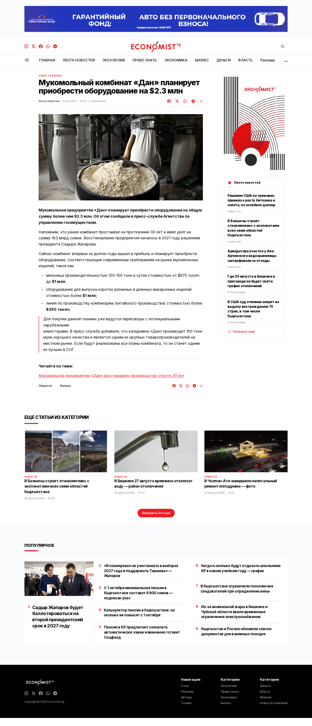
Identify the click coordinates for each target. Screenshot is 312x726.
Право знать (230, 691)
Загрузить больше (156, 513)
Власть (265, 691)
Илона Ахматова (49, 101)
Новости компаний (274, 703)
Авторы (186, 697)
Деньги (265, 686)
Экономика (229, 697)
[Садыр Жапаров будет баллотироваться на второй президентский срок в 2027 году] (59, 578)
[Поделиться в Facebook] (169, 101)
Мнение (265, 697)
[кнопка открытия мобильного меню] (27, 60)
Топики (186, 703)
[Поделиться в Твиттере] (176, 101)
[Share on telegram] (192, 101)
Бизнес (57, 76)
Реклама (187, 691)
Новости (45, 76)
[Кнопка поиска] (282, 46)
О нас (185, 686)
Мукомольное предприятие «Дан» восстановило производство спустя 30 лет (111, 375)
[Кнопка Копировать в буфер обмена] (200, 101)
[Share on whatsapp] (184, 101)
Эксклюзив (229, 686)
